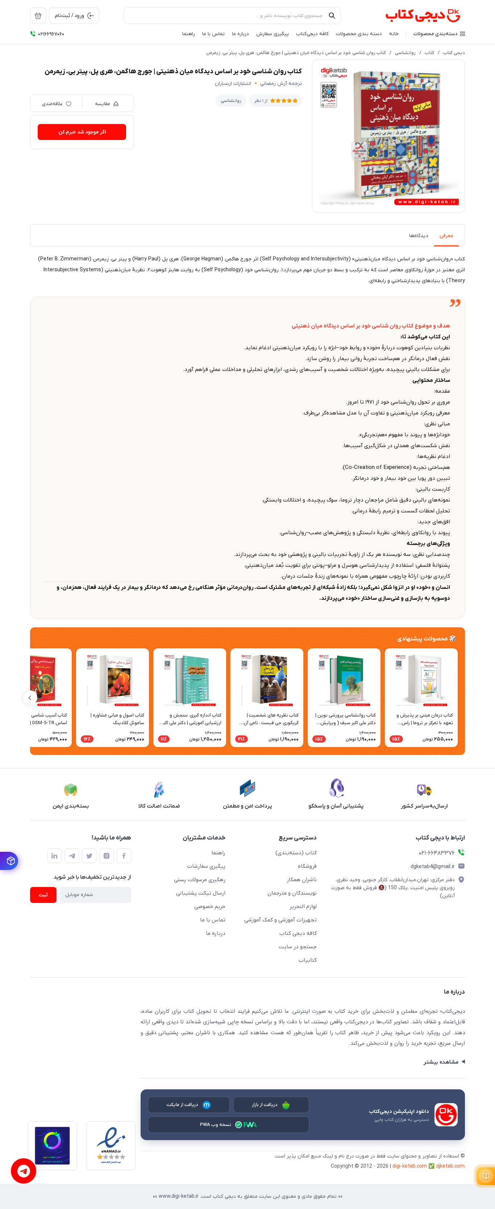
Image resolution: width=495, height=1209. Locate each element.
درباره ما (215, 933)
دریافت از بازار (265, 1105)
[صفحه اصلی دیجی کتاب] (415, 16)
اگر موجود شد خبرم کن (82, 132)
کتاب (429, 53)
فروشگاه (307, 866)
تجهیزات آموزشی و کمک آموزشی (280, 920)
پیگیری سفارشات (206, 866)
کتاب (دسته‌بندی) (296, 853)
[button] (439, 34)
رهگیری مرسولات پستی (199, 879)
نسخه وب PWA (216, 1125)
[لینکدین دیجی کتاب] (54, 856)
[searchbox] (232, 15)
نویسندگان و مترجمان (292, 893)
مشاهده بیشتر (440, 1062)
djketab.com (450, 1166)
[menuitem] (38, 16)
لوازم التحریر (303, 906)
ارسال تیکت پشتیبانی (200, 893)
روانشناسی (405, 53)
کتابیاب (308, 960)
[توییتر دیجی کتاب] (89, 856)
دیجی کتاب (454, 53)
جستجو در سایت (298, 946)
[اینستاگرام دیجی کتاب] (106, 856)
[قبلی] (465, 697)
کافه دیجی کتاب (298, 933)
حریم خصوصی (209, 906)
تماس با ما (212, 920)
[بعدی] (30, 697)
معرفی (446, 235)
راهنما (218, 853)
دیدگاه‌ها (418, 235)
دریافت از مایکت (183, 1105)
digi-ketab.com (409, 1166)
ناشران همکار (302, 879)
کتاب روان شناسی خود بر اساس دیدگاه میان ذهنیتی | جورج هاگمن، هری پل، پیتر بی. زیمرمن (296, 53)
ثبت (43, 895)
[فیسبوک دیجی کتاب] (124, 856)
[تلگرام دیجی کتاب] (72, 856)
